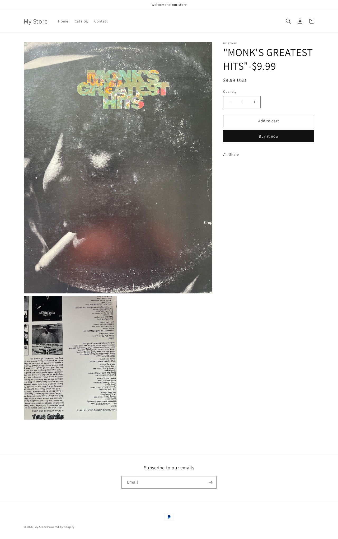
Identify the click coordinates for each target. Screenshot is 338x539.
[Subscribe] (210, 482)
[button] (288, 21)
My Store (41, 527)
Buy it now (269, 135)
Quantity (229, 91)
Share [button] (234, 154)
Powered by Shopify (60, 527)
